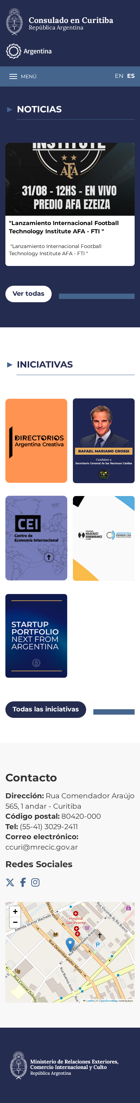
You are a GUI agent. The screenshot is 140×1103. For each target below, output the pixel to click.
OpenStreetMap (108, 1000)
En (119, 76)
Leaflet (89, 1000)
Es (131, 76)
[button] (70, 945)
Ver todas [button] (29, 294)
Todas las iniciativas (46, 709)
